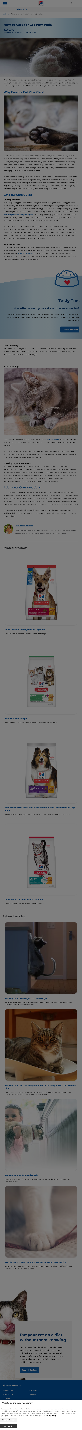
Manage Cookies (8, 1420)
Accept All (8, 1426)
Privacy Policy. (51, 1416)
